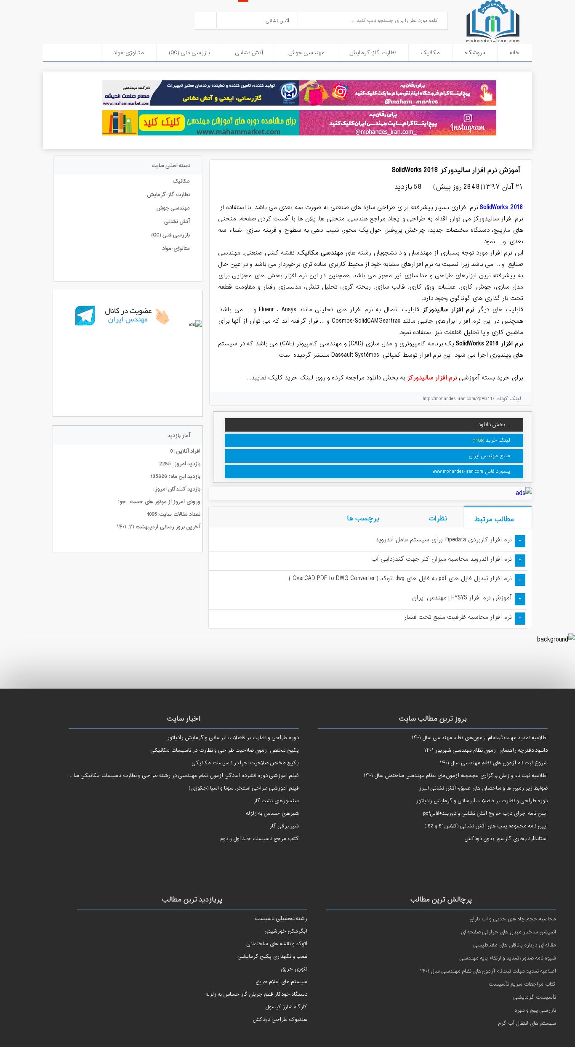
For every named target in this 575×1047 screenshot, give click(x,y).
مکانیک (430, 53)
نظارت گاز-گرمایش (372, 53)
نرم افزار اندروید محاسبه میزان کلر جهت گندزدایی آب (441, 559)
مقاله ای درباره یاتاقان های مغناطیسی (514, 945)
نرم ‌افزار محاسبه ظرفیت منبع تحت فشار (458, 617)
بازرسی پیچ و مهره (535, 1010)
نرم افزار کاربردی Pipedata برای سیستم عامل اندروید (443, 540)
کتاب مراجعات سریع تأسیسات (522, 984)
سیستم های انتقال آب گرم (527, 1023)
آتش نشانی (249, 53)
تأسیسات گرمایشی (534, 997)
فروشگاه (474, 53)
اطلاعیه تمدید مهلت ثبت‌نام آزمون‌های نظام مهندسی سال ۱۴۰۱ (488, 971)
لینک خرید (498, 440)
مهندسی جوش (306, 53)
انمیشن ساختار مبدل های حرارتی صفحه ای (508, 932)
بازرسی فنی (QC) (189, 53)
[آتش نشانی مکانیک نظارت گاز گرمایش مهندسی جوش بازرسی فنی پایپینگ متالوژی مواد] (257, 20)
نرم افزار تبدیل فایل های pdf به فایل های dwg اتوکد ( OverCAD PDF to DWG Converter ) (400, 578)
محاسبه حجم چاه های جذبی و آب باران (512, 919)
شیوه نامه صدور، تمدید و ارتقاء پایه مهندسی (507, 958)
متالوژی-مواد (128, 53)
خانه (514, 53)
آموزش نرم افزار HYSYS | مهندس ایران (462, 598)
